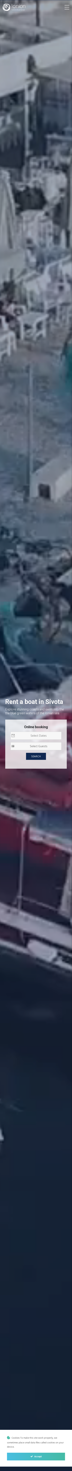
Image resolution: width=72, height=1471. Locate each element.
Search (36, 756)
